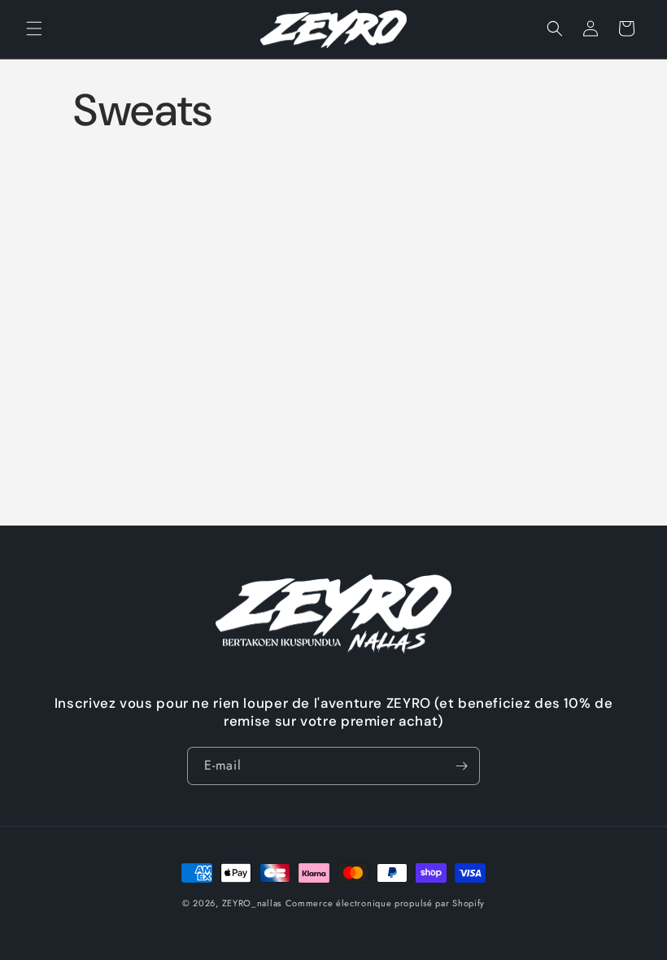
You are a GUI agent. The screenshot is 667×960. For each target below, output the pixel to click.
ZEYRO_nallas (251, 903)
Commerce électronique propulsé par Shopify (385, 903)
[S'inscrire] (461, 766)
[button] (34, 28)
